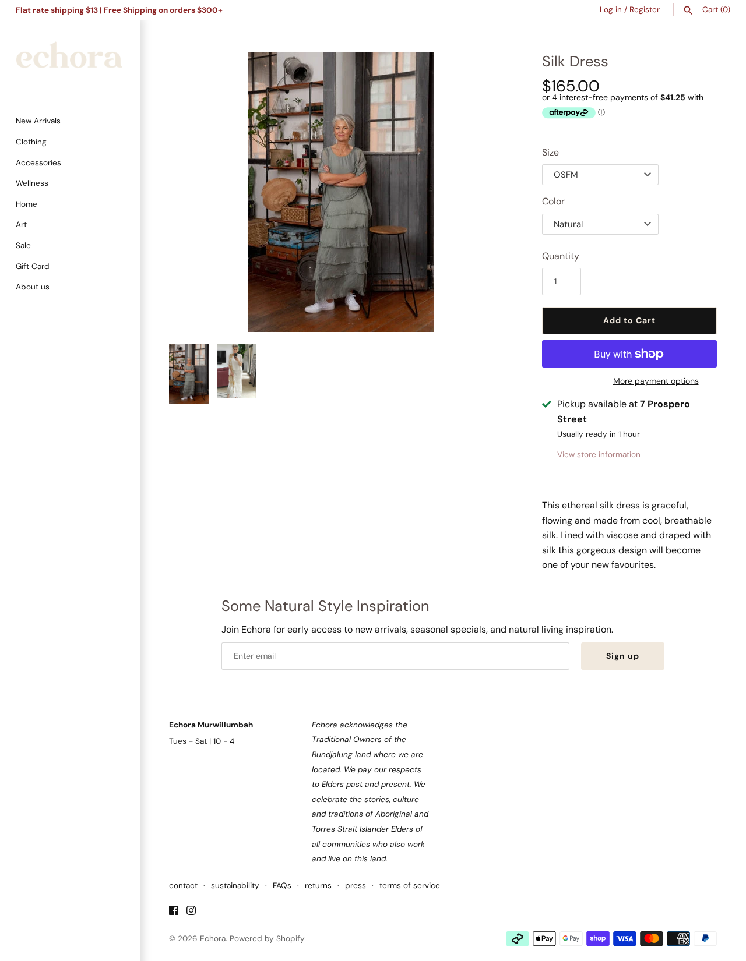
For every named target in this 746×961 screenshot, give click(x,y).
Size (550, 152)
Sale (23, 245)
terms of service (409, 886)
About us (33, 287)
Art (21, 224)
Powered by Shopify (267, 939)
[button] (488, 192)
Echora (213, 939)
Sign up (622, 656)
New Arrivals (38, 121)
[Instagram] (191, 912)
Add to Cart (629, 320)
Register (644, 10)
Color (553, 201)
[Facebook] (173, 912)
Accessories (38, 163)
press (355, 886)
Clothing (31, 142)
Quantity (560, 256)
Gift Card (33, 266)
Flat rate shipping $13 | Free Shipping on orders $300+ (119, 10)
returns (318, 886)
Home (26, 204)
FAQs (282, 886)
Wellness (32, 183)
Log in (611, 10)
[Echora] (70, 60)
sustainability (235, 886)
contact (183, 886)
